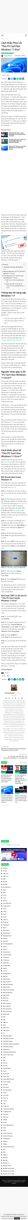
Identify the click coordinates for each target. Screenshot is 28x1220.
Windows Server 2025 (8, 1173)
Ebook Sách (6, 930)
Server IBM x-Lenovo (8, 1079)
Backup (5, 881)
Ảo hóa (17, 793)
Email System (6, 933)
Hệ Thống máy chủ (8, 943)
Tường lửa (6, 1106)
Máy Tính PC (6, 995)
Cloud (4, 914)
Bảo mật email (6, 887)
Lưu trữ (5, 971)
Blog (3, 53)
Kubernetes (6, 962)
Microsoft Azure (7, 1008)
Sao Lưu (5, 1063)
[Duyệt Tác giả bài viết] (14, 688)
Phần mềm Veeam (8, 1041)
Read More (23, 1218)
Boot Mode (7, 462)
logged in (9, 844)
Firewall (5, 938)
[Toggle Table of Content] (23, 264)
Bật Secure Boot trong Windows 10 (15, 281)
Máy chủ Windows (7, 992)
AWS (4, 879)
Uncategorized (7, 1111)
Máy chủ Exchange (8, 984)
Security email (6, 1068)
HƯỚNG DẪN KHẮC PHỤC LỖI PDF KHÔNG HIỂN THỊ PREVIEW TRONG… (17, 141)
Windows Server (7, 1165)
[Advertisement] (14, 16)
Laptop (5, 968)
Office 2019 (6, 1027)
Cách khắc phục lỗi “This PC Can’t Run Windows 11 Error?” (13, 277)
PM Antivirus (6, 1049)
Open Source (6, 1030)
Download (5, 922)
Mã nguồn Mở (6, 973)
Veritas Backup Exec (8, 1125)
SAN (4, 1057)
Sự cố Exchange (7, 1090)
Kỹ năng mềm (6, 965)
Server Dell (6, 1073)
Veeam (5, 1122)
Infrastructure (6, 952)
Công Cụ (5, 919)
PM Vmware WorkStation (9, 1052)
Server (5, 1071)
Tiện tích (5, 1098)
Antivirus (5, 868)
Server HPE (6, 1076)
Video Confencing (7, 1133)
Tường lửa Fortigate (8, 1109)
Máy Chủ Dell (6, 979)
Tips (4, 1103)
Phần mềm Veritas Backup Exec (11, 1044)
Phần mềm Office (7, 1036)
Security (5, 1065)
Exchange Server (7, 935)
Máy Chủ (5, 976)
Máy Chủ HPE (6, 987)
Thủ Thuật (5, 1095)
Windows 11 (6, 1163)
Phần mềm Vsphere (8, 1046)
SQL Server (6, 1087)
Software (5, 1084)
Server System (7, 1081)
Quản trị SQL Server (8, 1054)
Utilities (5, 1119)
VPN (4, 1149)
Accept (17, 1218)
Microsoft (5, 998)
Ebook (4, 927)
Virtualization (6, 1138)
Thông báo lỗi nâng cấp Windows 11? (13, 268)
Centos (5, 900)
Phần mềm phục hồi (8, 1038)
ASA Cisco (5, 873)
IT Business (6, 957)
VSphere (5, 1155)
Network (5, 1022)
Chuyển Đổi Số (6, 906)
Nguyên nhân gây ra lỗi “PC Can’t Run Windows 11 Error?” (14, 272)
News (4, 1025)
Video (4, 1127)
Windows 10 (12, 487)
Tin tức (6, 53)
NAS (4, 1017)
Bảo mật (3, 772)
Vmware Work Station (8, 1146)
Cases (4, 895)
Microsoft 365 (6, 1003)
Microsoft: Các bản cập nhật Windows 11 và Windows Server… (17, 147)
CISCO (4, 908)
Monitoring (6, 1014)
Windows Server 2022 (8, 1168)
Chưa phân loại (7, 903)
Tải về (4, 1092)
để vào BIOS (17, 510)
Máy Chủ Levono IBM (8, 990)
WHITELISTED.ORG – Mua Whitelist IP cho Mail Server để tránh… (17, 134)
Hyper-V (5, 946)
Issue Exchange (7, 954)
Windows (11, 53)
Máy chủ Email (7, 981)
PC (4, 1033)
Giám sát (5, 941)
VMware (5, 1141)
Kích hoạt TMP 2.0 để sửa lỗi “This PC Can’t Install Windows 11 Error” (15, 285)
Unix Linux (5, 1114)
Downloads (6, 925)
